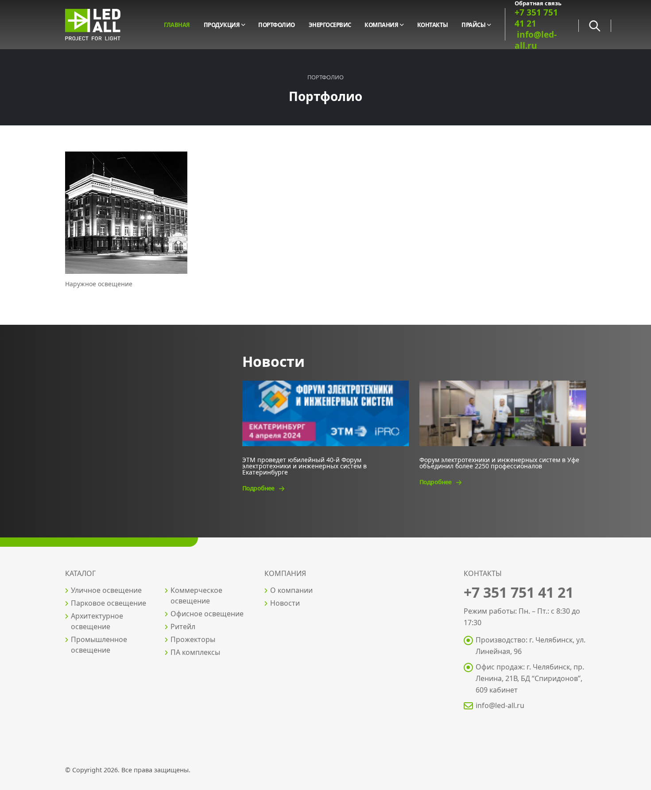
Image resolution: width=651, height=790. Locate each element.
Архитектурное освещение (97, 621)
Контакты (432, 25)
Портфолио (276, 25)
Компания (381, 25)
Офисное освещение (207, 614)
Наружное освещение (98, 284)
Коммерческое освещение (196, 595)
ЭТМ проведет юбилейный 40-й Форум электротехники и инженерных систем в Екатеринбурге (304, 465)
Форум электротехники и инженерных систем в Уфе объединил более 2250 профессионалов (499, 462)
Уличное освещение (106, 590)
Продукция (222, 25)
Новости (285, 603)
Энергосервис (330, 25)
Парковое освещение (108, 603)
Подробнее (258, 488)
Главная (177, 25)
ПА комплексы (195, 652)
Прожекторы (192, 639)
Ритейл (182, 626)
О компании (291, 590)
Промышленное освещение (99, 644)
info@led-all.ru (500, 705)
